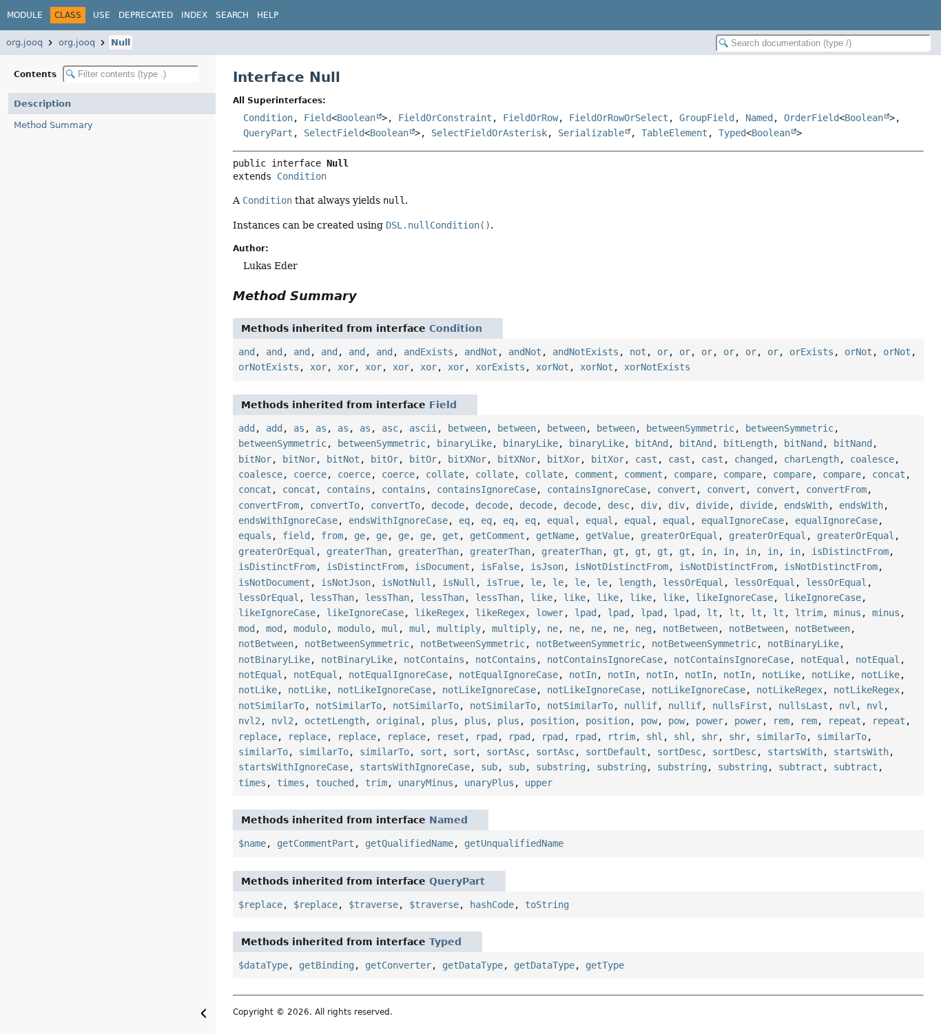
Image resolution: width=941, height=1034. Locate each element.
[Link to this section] (366, 295)
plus (442, 720)
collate (445, 474)
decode (447, 505)
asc (390, 428)
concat (888, 474)
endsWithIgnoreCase (288, 520)
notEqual (822, 659)
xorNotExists (657, 366)
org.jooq (24, 42)
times (252, 782)
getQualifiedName (409, 843)
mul (390, 628)
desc (619, 505)
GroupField (706, 117)
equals (254, 535)
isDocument (442, 566)
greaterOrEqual (679, 535)
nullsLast (803, 705)
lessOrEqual (693, 582)
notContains (434, 659)
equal (561, 520)
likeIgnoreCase (734, 597)
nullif (640, 705)
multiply (459, 628)
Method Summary (53, 125)
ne (552, 628)
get (450, 535)
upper (538, 782)
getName (555, 535)
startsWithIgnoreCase (293, 766)
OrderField (811, 117)
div (649, 505)
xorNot (552, 366)
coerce (310, 474)
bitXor (563, 459)
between (467, 428)
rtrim (621, 736)
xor (318, 366)
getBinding (326, 965)
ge (359, 535)
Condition (268, 117)
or (662, 351)
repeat (844, 720)
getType (605, 965)
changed (753, 459)
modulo (310, 628)
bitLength (748, 443)
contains (349, 489)
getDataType (472, 965)
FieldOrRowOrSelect (618, 117)
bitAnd (651, 443)
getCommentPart (315, 843)
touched (335, 782)
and (246, 351)
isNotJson (346, 582)
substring (561, 766)
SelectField (334, 132)
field (296, 535)
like (541, 597)
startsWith (795, 751)
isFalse (500, 566)
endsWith (806, 505)
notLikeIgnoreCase (384, 689)
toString (547, 904)
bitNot (343, 459)
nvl (847, 705)
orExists (811, 351)
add (246, 428)
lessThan (332, 597)
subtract (800, 766)
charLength (811, 459)
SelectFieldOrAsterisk (489, 132)
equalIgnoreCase (742, 520)
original (398, 720)
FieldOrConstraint (445, 117)
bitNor (254, 459)
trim (376, 782)
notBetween (690, 628)
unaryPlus (489, 782)
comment (594, 474)
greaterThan (357, 551)
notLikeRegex (789, 689)
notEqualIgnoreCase (398, 674)
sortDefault (616, 751)
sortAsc (505, 751)
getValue (608, 535)
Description (42, 103)
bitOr (384, 459)
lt (712, 612)
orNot (858, 351)
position (552, 720)
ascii (423, 428)
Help (267, 15)
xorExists (500, 366)
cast (646, 459)
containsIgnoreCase (486, 489)
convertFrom (836, 489)
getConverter (398, 965)
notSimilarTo (271, 705)
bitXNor (467, 459)
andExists (428, 351)
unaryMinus (425, 782)
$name (252, 843)
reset (450, 736)
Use (101, 15)
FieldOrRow (530, 117)
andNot (480, 351)
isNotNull (406, 582)
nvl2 (249, 720)
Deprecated (145, 15)
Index (194, 15)
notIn (583, 674)
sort (431, 751)
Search (232, 15)
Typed (732, 132)
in (706, 551)
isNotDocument (274, 582)
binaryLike (464, 443)
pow (649, 720)
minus (847, 612)
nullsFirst (739, 705)
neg (643, 628)
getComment (497, 535)
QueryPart (268, 132)
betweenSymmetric (690, 428)
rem (781, 720)
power (709, 720)
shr (709, 736)
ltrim (809, 612)
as (298, 428)
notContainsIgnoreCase (605, 659)
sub (489, 766)
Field (317, 117)
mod (246, 628)
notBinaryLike (803, 643)
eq (464, 520)
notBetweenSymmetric (356, 643)
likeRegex (439, 612)
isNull (458, 582)
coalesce (872, 459)
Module (25, 15)
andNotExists (585, 351)
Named (759, 117)
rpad (486, 736)
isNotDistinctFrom (621, 566)
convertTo (335, 505)
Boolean (356, 117)
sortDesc (679, 751)
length (635, 582)
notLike (781, 674)
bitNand (803, 443)
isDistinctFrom (850, 551)
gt (618, 551)
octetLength (334, 720)
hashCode (492, 904)
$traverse (373, 904)
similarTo (781, 736)
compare (693, 474)
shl (654, 736)
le (535, 582)
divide (712, 505)
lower (549, 612)
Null (120, 42)
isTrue (502, 582)
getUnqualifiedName (513, 843)
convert (676, 489)
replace (257, 736)
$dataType (263, 965)
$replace (260, 904)
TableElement (674, 132)
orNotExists (268, 366)
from (332, 535)
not (638, 351)
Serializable (591, 132)
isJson (546, 566)
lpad (586, 612)
